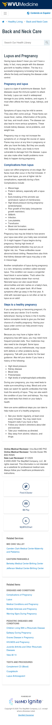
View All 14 (11, 654)
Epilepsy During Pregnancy (18, 632)
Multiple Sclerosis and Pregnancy (21, 608)
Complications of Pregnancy (19, 594)
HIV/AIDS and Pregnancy (17, 642)
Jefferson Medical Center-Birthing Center (25, 568)
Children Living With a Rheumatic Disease (25, 627)
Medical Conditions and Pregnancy (22, 604)
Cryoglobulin (12, 671)
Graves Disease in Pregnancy (20, 637)
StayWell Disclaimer (26, 715)
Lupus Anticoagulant (15, 675)
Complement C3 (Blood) (17, 666)
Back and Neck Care (37, 21)
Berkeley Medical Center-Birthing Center (24, 563)
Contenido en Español (40, 13)
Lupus (9, 599)
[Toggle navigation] (5, 13)
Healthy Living (15, 21)
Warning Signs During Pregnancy (21, 613)
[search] (23, 42)
